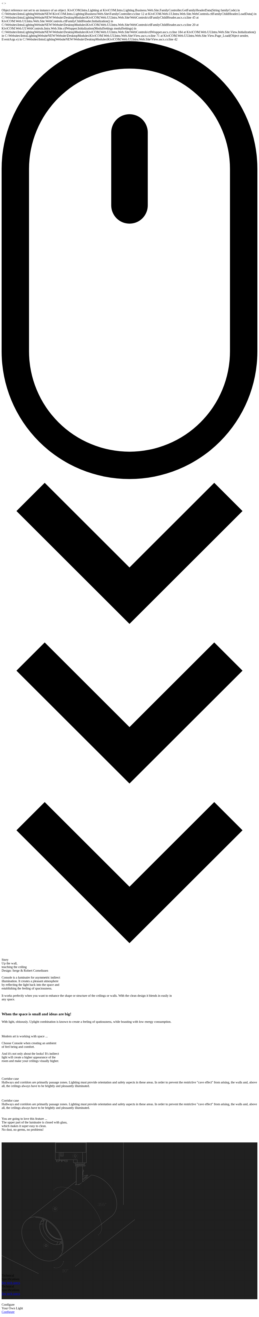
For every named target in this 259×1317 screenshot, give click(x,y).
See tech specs (11, 1282)
